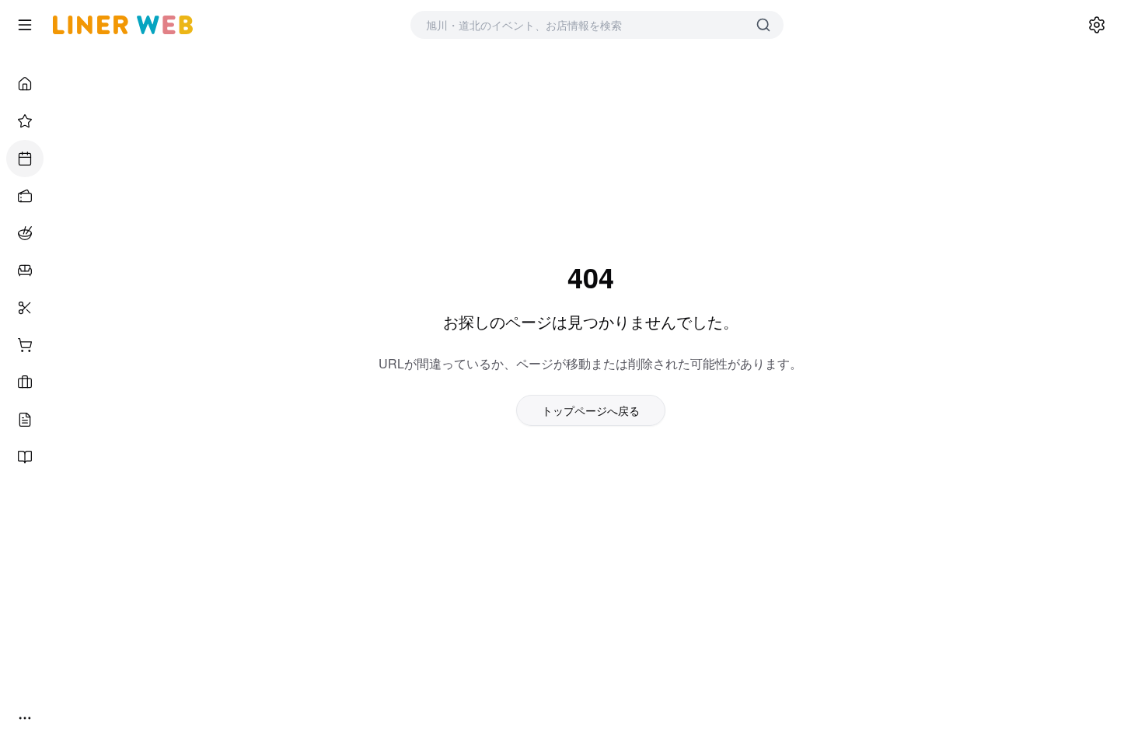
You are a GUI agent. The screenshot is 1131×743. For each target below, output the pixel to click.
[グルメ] (25, 233)
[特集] (25, 121)
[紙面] (25, 457)
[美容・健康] (25, 307)
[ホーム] (25, 84)
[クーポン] (25, 196)
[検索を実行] (763, 25)
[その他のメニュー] (25, 718)
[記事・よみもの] (25, 419)
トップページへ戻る (591, 410)
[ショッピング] (25, 345)
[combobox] (581, 25)
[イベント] (25, 158)
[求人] (25, 382)
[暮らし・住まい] (25, 270)
